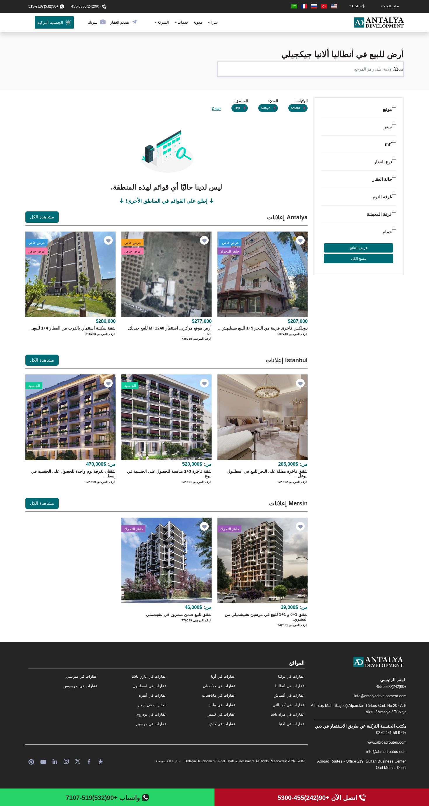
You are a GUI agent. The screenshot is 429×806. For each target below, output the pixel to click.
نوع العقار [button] (383, 161)
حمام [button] (387, 231)
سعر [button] (388, 126)
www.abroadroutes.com (387, 742)
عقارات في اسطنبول (150, 686)
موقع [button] (387, 109)
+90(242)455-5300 (391, 686)
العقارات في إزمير (152, 705)
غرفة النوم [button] (382, 196)
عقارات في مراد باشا (288, 714)
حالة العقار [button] (382, 179)
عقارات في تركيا (291, 676)
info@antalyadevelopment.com (380, 696)
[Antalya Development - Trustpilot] (101, 761)
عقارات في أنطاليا (290, 686)
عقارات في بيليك (222, 705)
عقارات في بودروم (152, 714)
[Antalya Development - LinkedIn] (54, 761)
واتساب (104, 797)
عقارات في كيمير (222, 714)
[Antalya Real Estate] (359, 667)
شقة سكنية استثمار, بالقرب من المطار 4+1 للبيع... (72, 328)
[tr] (323, 6)
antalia (298, 108)
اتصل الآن (318, 797)
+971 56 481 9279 (391, 732)
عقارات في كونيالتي (289, 705)
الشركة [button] (162, 22)
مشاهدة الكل (42, 216)
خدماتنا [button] (183, 22)
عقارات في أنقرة (153, 695)
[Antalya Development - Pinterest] (31, 761)
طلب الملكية (390, 6)
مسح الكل (358, 259)
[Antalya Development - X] (77, 761)
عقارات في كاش (222, 724)
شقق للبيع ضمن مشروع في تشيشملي (179, 614)
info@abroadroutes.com (386, 751)
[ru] (313, 6)
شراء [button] (214, 22)
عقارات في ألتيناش (289, 695)
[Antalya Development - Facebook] (89, 761)
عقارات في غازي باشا (149, 676)
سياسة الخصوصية (169, 761)
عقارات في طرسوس (80, 686)
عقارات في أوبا (223, 676)
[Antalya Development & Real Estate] (379, 22)
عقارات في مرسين (151, 724)
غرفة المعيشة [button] (379, 214)
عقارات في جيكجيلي (219, 686)
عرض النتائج (359, 248)
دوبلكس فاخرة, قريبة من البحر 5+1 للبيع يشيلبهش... (263, 328)
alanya (268, 108)
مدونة (197, 22)
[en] (333, 6)
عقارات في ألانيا (292, 724)
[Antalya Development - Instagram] (66, 761)
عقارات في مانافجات (219, 695)
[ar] (294, 6)
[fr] (303, 6)
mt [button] (388, 144)
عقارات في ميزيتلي (81, 676)
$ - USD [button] (358, 6)
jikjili (239, 108)
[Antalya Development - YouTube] (43, 761)
